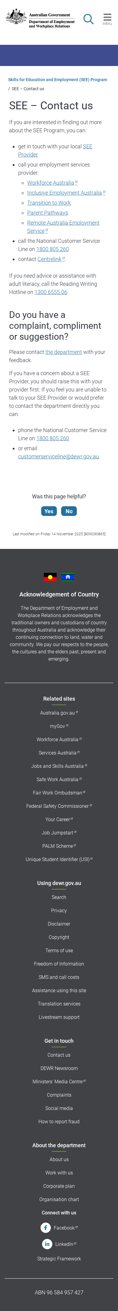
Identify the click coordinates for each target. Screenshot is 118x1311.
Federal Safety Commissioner (57, 806)
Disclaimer (59, 924)
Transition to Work (49, 203)
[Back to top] (105, 1298)
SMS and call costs (59, 977)
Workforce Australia (50, 183)
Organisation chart (59, 1199)
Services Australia (58, 753)
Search (59, 897)
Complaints (59, 1095)
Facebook (64, 1228)
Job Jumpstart (57, 833)
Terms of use (59, 950)
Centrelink (49, 259)
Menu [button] (107, 23)
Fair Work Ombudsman (57, 793)
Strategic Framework (59, 1259)
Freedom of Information (59, 964)
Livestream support (59, 1017)
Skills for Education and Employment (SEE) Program (57, 79)
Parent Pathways (47, 213)
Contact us (59, 1055)
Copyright (59, 937)
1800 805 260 (52, 249)
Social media (59, 1108)
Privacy (59, 910)
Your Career (57, 819)
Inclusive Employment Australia (64, 193)
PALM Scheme (57, 846)
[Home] (37, 18)
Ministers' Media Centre (58, 1082)
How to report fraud (59, 1121)
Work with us (59, 1173)
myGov (57, 726)
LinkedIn (64, 1244)
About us (59, 1159)
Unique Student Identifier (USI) (58, 859)
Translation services (59, 1004)
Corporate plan (59, 1186)
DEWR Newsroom (59, 1068)
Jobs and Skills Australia (57, 766)
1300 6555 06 (50, 292)
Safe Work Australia (57, 779)
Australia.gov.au (57, 713)
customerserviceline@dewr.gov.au (58, 456)
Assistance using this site (59, 990)
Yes (48, 511)
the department (63, 352)
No (69, 511)
